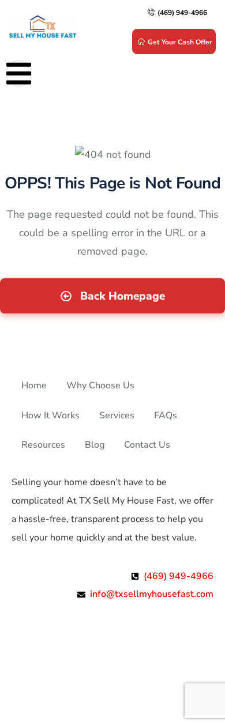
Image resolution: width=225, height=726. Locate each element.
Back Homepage (121, 296)
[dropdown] (19, 73)
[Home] (43, 27)
